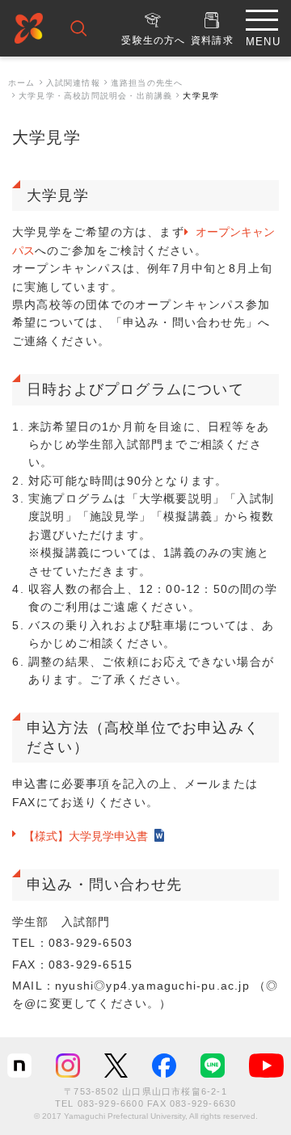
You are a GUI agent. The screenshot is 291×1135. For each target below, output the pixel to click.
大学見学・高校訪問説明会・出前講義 (95, 95)
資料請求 (212, 40)
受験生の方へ (153, 40)
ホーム (22, 82)
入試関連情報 (73, 82)
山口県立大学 (29, 31)
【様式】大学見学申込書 (85, 836)
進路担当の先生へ (147, 82)
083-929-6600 (111, 1103)
